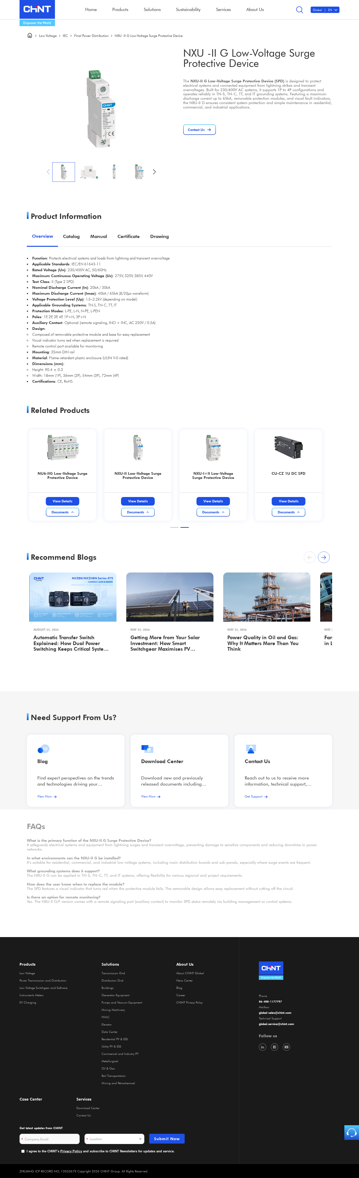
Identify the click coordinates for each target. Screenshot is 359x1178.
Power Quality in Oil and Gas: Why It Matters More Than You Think (263, 643)
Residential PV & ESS (115, 1039)
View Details (62, 501)
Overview (42, 236)
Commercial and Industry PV (120, 1054)
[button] (154, 172)
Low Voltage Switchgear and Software (43, 988)
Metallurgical (110, 1061)
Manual (98, 236)
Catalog (71, 236)
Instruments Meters (31, 995)
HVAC (106, 1017)
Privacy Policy (71, 1151)
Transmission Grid (113, 973)
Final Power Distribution (91, 35)
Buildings (108, 988)
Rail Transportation (114, 1076)
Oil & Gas (108, 1068)
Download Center (162, 761)
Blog (42, 761)
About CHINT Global (190, 973)
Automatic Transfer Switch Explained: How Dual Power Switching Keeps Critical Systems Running (71, 644)
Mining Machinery (113, 1010)
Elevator (107, 1024)
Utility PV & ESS (111, 1046)
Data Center (109, 1032)
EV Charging (28, 1002)
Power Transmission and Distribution (43, 980)
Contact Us (83, 1115)
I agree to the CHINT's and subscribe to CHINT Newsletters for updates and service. (101, 1151)
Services (83, 1099)
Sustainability (188, 9)
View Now (44, 796)
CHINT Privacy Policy (189, 1002)
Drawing (159, 236)
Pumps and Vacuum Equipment (122, 1002)
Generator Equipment (115, 995)
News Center (184, 980)
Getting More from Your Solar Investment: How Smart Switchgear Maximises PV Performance (165, 644)
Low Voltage (48, 35)
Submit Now (167, 1138)
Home (91, 9)
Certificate (128, 236)
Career (180, 995)
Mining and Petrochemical (118, 1083)
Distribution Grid (112, 980)
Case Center (31, 1099)
